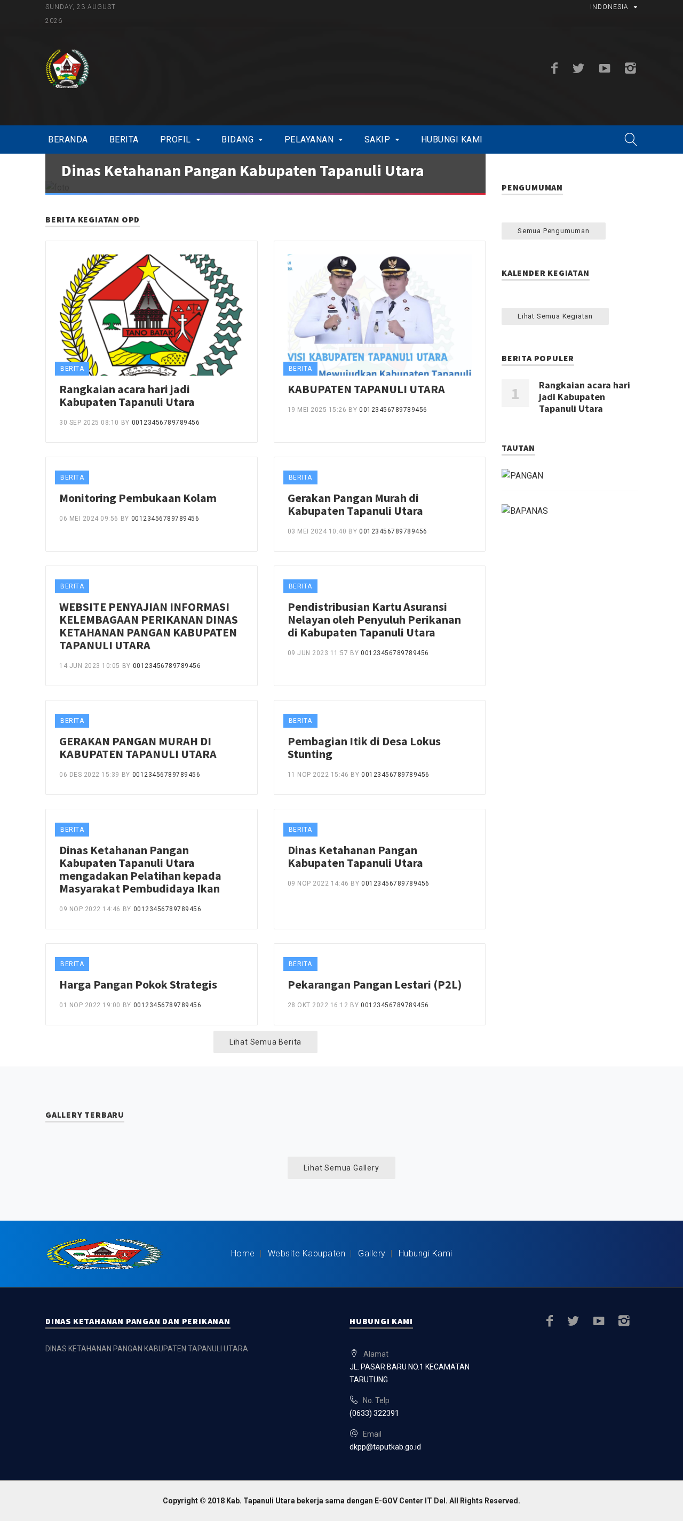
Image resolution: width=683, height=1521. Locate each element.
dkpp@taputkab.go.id (385, 1447)
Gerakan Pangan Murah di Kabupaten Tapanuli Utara (355, 504)
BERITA (72, 368)
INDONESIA (609, 7)
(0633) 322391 (374, 1413)
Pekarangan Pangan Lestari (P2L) (375, 984)
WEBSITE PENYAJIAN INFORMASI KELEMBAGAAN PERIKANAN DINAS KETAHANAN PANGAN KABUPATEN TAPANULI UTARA (148, 625)
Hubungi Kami (452, 139)
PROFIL (175, 139)
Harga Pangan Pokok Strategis (138, 984)
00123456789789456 (166, 422)
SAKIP (377, 139)
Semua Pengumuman (554, 231)
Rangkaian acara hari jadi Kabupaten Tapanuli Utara (127, 395)
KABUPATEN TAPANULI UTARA (366, 388)
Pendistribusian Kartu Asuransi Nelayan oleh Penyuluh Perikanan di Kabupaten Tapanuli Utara (374, 619)
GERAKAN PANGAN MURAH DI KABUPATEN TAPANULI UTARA (138, 747)
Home (243, 1253)
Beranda (68, 139)
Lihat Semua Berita (265, 1042)
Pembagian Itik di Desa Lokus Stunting (364, 747)
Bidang (237, 139)
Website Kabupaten (307, 1253)
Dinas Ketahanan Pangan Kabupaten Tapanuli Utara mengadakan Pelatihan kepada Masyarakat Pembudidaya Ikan (140, 869)
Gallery (372, 1253)
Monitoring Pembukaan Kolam (138, 497)
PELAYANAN (309, 139)
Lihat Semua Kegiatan (555, 316)
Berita (124, 139)
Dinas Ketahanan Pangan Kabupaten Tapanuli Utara (242, 170)
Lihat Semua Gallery (341, 1168)
